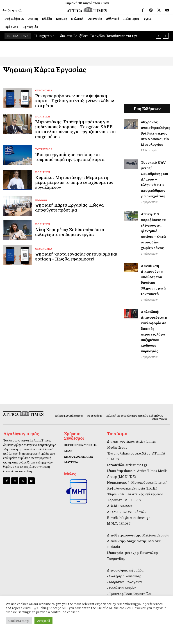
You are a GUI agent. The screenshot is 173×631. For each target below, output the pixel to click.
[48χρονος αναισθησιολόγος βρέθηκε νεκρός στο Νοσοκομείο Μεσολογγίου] (131, 123)
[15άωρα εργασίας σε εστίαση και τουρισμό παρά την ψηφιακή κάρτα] (17, 155)
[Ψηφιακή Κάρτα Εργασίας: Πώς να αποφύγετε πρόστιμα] (17, 206)
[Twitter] (159, 10)
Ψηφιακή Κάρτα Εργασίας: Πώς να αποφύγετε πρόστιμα (69, 207)
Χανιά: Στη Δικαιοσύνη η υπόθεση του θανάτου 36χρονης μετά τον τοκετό (153, 279)
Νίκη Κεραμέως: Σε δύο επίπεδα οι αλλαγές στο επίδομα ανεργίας (69, 231)
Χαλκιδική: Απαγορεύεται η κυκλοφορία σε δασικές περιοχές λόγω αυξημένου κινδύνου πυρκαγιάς (154, 331)
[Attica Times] (22, 413)
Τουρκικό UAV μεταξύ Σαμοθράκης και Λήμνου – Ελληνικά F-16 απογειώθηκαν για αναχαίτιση (154, 179)
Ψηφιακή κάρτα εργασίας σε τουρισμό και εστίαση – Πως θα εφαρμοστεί (76, 256)
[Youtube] (167, 10)
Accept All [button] (43, 621)
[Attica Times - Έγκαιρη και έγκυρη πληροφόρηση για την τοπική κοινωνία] (87, 9)
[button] (12, 10)
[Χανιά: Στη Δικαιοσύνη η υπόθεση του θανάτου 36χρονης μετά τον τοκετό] (131, 267)
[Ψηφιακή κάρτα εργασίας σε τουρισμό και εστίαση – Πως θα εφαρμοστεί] (17, 255)
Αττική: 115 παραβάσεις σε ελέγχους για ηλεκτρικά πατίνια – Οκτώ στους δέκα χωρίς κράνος (153, 230)
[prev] (158, 36)
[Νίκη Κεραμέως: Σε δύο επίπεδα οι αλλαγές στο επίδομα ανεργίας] (17, 230)
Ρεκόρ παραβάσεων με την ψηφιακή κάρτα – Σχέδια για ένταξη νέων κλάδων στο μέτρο (74, 100)
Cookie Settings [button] (19, 621)
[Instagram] (151, 10)
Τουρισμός (43, 149)
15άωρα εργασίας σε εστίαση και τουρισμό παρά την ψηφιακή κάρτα (70, 156)
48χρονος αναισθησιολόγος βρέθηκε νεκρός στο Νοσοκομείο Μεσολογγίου (155, 133)
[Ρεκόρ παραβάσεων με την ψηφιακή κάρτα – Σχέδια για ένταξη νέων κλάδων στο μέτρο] (17, 98)
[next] (165, 36)
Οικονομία (43, 90)
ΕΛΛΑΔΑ (41, 200)
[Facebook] (142, 10)
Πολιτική (42, 116)
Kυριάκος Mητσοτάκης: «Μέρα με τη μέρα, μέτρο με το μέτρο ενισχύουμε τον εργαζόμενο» (74, 182)
